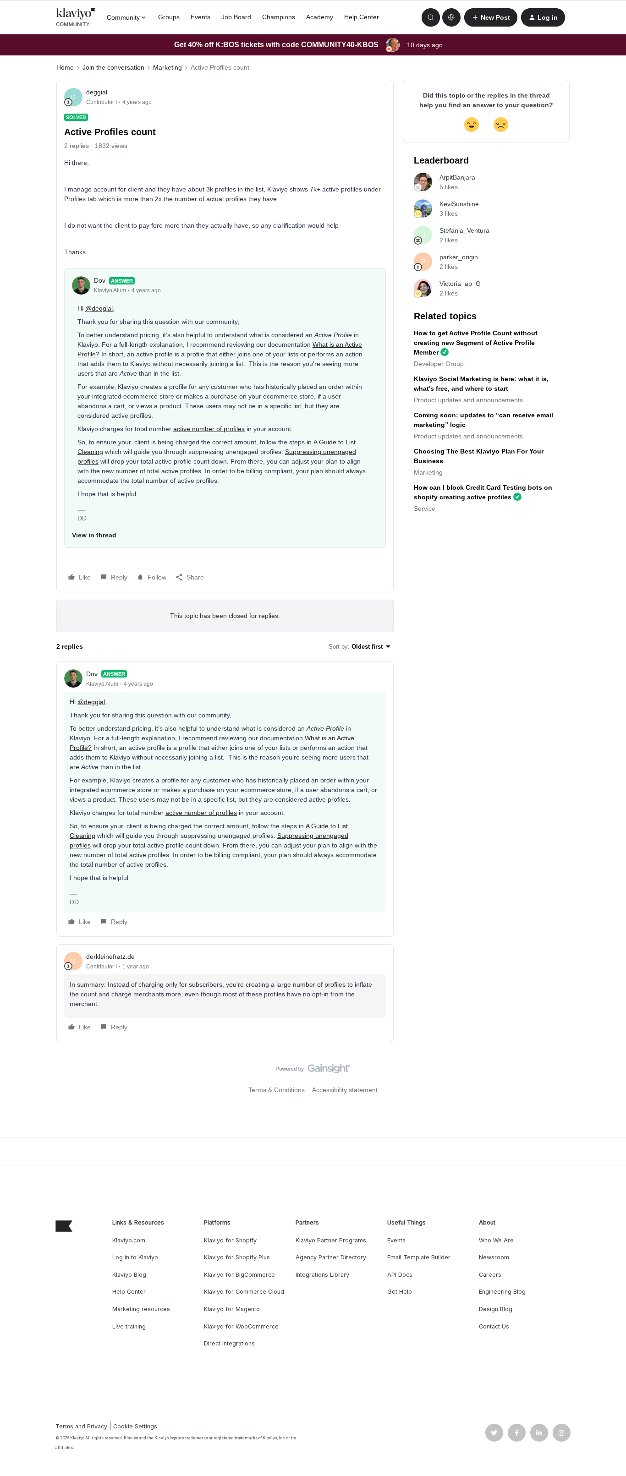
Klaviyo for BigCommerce (239, 1274)
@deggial (99, 308)
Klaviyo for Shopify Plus (237, 1257)
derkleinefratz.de (110, 956)
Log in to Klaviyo (135, 1257)
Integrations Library (322, 1274)
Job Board (236, 17)
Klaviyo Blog (129, 1274)
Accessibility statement (345, 1089)
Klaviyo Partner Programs (331, 1240)
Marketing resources (141, 1309)
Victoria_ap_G (460, 283)
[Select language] (451, 17)
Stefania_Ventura (464, 230)
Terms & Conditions (276, 1089)
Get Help (399, 1291)
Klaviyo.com (128, 1240)
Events (200, 17)
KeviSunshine (459, 204)
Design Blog (495, 1309)
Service (424, 508)
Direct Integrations (229, 1343)
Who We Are (496, 1240)
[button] (490, 17)
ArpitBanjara (457, 177)
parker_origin (458, 257)
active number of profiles (209, 428)
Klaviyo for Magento (232, 1309)
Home (65, 67)
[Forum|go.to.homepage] (76, 17)
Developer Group (439, 363)
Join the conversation (113, 67)
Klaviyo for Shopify (230, 1240)
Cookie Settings (135, 1426)
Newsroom (494, 1257)
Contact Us (494, 1326)
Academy (319, 17)
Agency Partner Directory (331, 1257)
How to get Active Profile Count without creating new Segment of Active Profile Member (476, 342)
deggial (96, 92)
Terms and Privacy (81, 1426)
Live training (129, 1326)
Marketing (167, 67)
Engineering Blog (502, 1291)
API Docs (399, 1274)
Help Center (361, 17)
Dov (99, 280)
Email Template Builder (418, 1257)
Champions (278, 17)
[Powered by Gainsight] (313, 1071)
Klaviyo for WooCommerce (241, 1326)
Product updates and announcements (468, 400)
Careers (490, 1274)
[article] (225, 799)
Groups (169, 17)
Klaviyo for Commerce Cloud (244, 1291)
